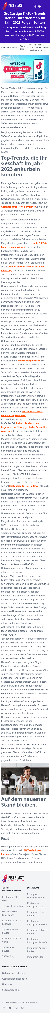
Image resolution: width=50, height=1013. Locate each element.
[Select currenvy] (36, 6)
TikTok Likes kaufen (12, 906)
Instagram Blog (35, 956)
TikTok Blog (8, 956)
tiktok (15, 47)
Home (6, 47)
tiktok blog (23, 47)
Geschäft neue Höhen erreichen (18, 206)
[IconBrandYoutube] (28, 1008)
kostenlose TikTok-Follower (24, 485)
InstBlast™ (14, 1002)
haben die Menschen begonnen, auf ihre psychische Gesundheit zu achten (24, 427)
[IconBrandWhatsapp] (16, 1008)
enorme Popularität (29, 360)
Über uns (7, 984)
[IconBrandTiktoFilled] (10, 1008)
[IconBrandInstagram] (4, 1008)
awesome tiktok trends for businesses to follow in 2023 (39, 47)
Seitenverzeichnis (11, 989)
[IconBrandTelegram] (22, 1008)
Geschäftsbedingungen (14, 978)
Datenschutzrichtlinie (13, 973)
